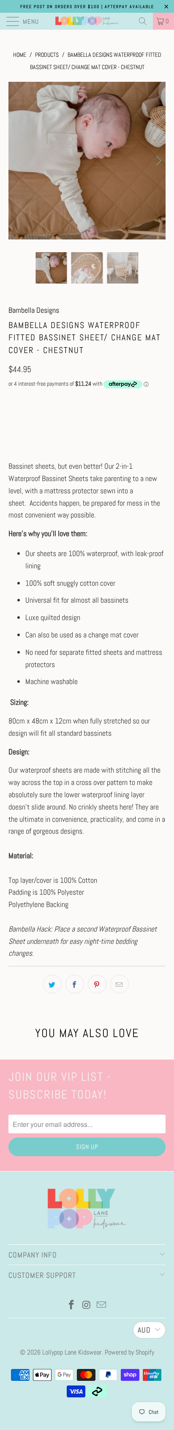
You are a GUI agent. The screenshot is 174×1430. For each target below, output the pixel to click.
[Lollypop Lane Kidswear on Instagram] (86, 1305)
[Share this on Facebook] (74, 984)
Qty (12, 400)
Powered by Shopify (129, 1352)
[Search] (143, 21)
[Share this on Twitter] (52, 984)
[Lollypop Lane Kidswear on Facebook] (71, 1305)
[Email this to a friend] (119, 984)
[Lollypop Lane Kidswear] (87, 21)
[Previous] (16, 160)
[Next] (157, 160)
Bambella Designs (33, 310)
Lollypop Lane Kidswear (72, 1352)
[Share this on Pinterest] (97, 984)
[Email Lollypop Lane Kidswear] (101, 1305)
